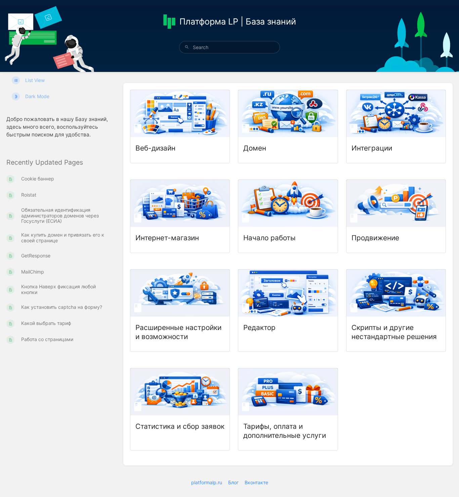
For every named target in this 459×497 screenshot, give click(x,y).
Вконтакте (256, 482)
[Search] (186, 47)
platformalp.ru (206, 482)
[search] (229, 47)
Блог (233, 482)
